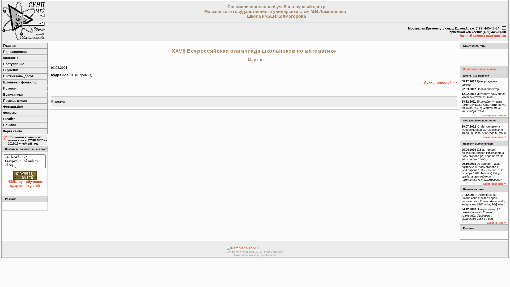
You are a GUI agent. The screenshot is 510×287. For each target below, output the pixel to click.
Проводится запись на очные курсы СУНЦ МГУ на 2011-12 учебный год (27, 140)
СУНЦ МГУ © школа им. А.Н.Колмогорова (255, 252)
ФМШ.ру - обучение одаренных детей (25, 184)
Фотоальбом (13, 107)
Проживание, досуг (18, 76)
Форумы (9, 113)
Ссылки (9, 125)
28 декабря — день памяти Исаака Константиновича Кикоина (484, 106)
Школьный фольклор (20, 82)
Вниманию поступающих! (480, 68)
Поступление (13, 64)
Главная (9, 46)
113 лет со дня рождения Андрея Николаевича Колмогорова (484, 154)
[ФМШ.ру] (23, 39)
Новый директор (480, 89)
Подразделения (15, 52)
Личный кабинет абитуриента (483, 36)
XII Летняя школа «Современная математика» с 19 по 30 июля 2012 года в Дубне (484, 129)
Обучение (11, 70)
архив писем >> (496, 223)
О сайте (9, 119)
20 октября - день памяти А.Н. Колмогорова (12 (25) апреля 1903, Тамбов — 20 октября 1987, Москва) (483, 171)
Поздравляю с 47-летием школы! (481, 214)
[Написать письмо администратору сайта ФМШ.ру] (504, 28)
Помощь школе (15, 101)
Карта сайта (12, 131)
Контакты (10, 58)
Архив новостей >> (440, 83)
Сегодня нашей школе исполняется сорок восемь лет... (483, 199)
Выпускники (13, 94)
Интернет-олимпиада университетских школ (483, 95)
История (9, 88)
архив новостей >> (494, 115)
